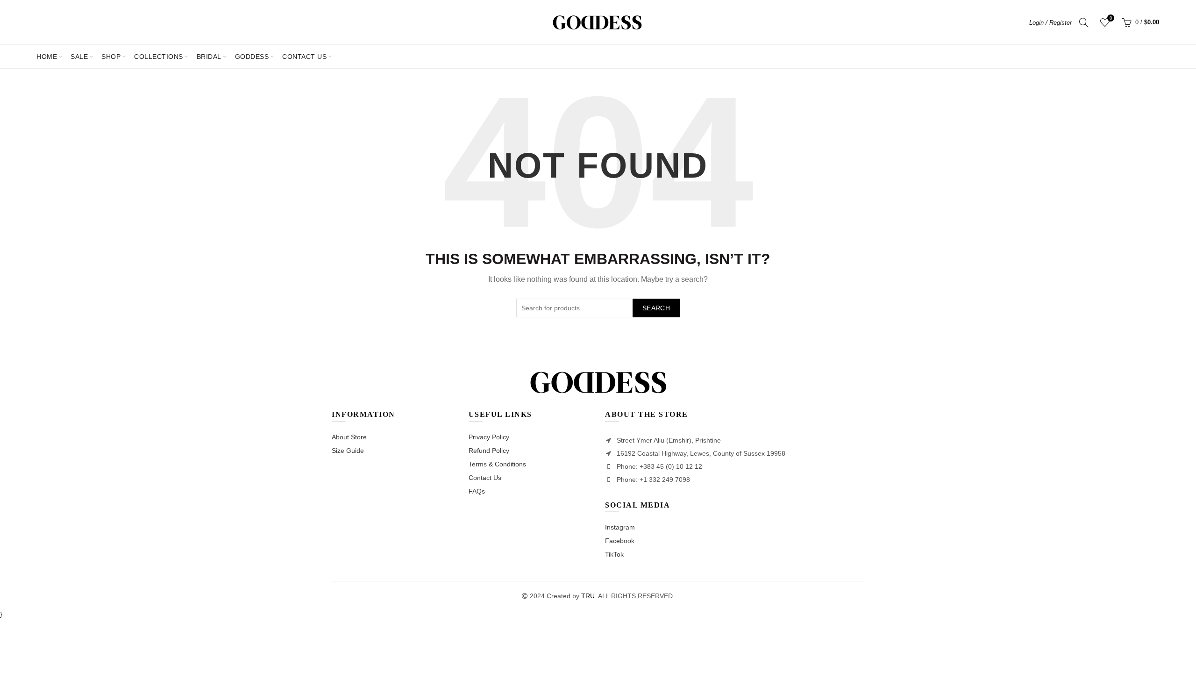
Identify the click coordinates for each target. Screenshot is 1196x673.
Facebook (619, 540)
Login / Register (1050, 22)
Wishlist (1111, 18)
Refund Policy (489, 450)
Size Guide (348, 450)
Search (656, 308)
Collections (158, 56)
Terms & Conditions (497, 464)
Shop (111, 56)
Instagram (620, 527)
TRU (588, 596)
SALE (82, 52)
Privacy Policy (489, 437)
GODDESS (252, 56)
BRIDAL (209, 56)
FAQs (477, 491)
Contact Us (485, 477)
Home (46, 56)
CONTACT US (304, 56)
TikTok (614, 554)
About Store (349, 437)
